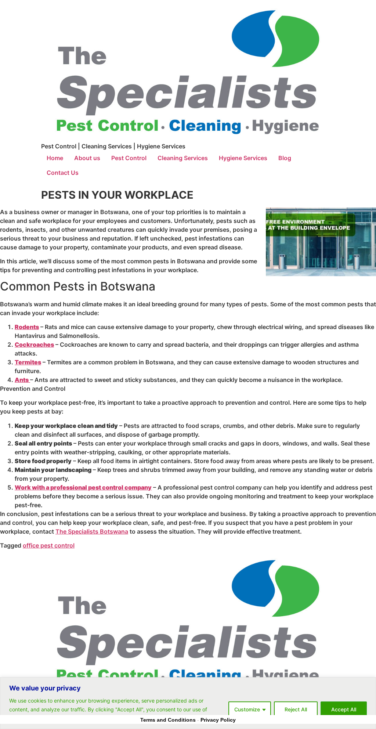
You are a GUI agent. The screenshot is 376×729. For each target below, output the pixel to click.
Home (55, 158)
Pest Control (129, 158)
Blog (284, 158)
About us (87, 158)
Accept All (343, 709)
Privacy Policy (218, 720)
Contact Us (63, 172)
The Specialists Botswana (91, 531)
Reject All (296, 709)
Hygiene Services (243, 158)
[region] (188, 703)
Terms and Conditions (168, 720)
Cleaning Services (183, 158)
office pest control (49, 545)
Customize (247, 709)
